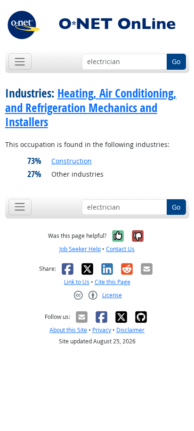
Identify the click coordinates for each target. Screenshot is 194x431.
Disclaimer (130, 330)
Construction (71, 160)
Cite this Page (112, 282)
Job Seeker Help (80, 249)
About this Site (68, 330)
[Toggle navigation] (20, 61)
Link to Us (76, 282)
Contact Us (120, 249)
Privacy (101, 330)
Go (176, 61)
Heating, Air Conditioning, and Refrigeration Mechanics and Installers (91, 107)
